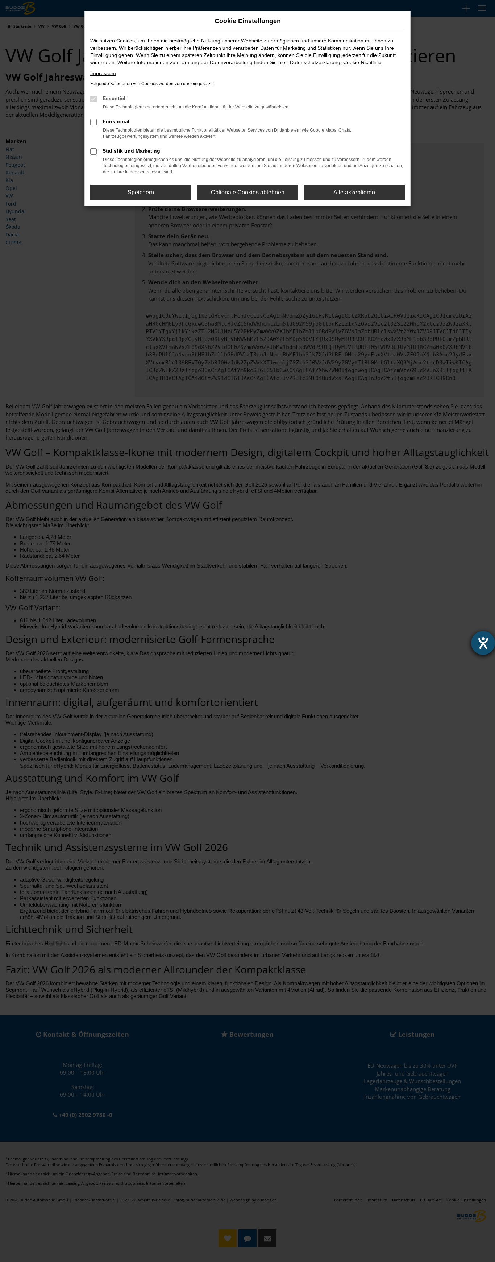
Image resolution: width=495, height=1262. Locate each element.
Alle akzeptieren (354, 192)
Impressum (103, 73)
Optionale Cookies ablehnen (247, 192)
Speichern (141, 192)
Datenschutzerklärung (315, 62)
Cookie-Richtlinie (362, 62)
